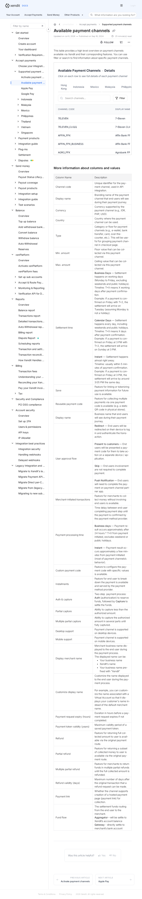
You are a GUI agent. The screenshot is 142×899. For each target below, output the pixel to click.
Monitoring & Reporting (31, 288)
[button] (112, 15)
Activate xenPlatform (30, 265)
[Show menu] (121, 5)
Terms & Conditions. (47, 894)
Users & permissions (29, 426)
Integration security (29, 449)
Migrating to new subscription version (31, 493)
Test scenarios (26, 204)
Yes (103, 855)
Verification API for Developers (31, 293)
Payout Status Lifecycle (31, 177)
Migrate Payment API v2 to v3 (31, 476)
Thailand (26, 121)
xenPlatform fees (28, 271)
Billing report (25, 332)
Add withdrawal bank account (31, 226)
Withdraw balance (28, 238)
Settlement (24, 154)
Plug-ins (23, 149)
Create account (27, 43)
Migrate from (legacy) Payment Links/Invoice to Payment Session (31, 487)
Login (133, 5)
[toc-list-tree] (121, 42)
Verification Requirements (31, 54)
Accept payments (26, 60)
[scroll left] (59, 24)
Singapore (27, 132)
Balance (20, 210)
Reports (20, 299)
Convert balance (27, 232)
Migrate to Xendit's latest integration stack (31, 471)
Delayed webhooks (29, 460)
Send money (23, 165)
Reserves (23, 249)
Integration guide (28, 143)
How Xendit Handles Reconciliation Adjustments (31, 360)
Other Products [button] (72, 15)
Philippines (27, 115)
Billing (19, 365)
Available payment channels (33, 82)
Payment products (28, 138)
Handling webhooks (29, 454)
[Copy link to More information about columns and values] (125, 168)
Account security (25, 410)
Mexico (25, 110)
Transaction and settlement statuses (31, 349)
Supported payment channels (31, 71)
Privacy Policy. (65, 894)
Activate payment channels (33, 77)
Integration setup (28, 193)
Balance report (26, 310)
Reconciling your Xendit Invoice (31, 382)
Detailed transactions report (31, 321)
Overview (23, 38)
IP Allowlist (24, 437)
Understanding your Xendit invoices (31, 376)
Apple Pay (27, 88)
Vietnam (25, 127)
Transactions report (29, 315)
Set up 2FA (24, 421)
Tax (20, 393)
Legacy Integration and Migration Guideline (30, 465)
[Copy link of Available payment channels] (113, 31)
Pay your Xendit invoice (31, 387)
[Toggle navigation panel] (48, 29)
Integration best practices (30, 443)
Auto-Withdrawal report (31, 326)
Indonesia (26, 99)
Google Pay (27, 93)
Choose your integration (31, 66)
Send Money (53, 15)
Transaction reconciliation (31, 354)
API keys (23, 432)
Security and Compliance (30, 399)
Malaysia (26, 104)
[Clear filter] (42, 26)
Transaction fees (27, 371)
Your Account (13, 15)
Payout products (27, 188)
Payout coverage (28, 182)
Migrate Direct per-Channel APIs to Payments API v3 (31, 482)
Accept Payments (33, 15)
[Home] (12, 5)
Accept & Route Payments (31, 282)
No (114, 855)
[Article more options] (129, 42)
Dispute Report (26, 337)
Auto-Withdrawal (27, 243)
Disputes (23, 160)
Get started (22, 32)
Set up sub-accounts (30, 276)
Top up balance (27, 221)
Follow (108, 42)
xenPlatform (22, 254)
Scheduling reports (29, 343)
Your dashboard (27, 49)
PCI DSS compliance (30, 404)
